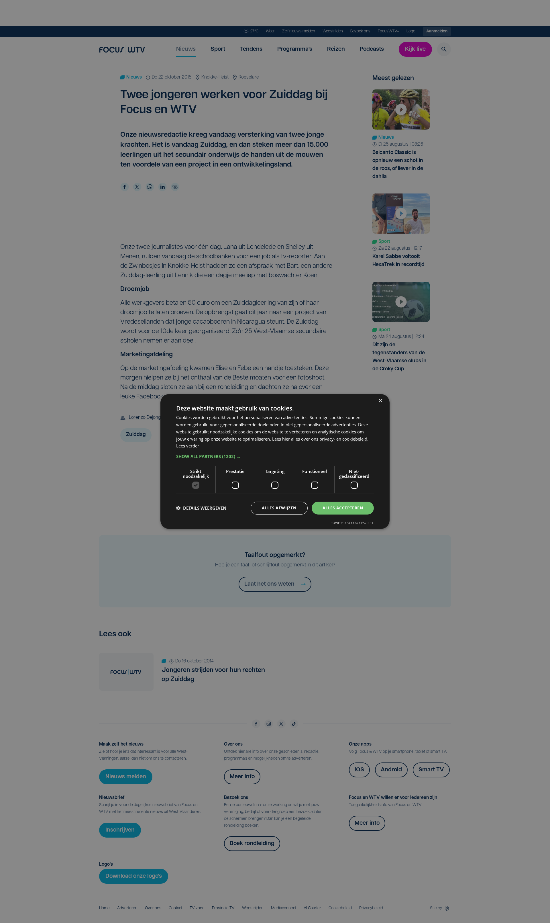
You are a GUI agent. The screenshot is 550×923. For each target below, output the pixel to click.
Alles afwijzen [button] (279, 508)
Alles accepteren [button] (343, 508)
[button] (275, 456)
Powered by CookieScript (352, 523)
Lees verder (187, 446)
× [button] (380, 401)
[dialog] (275, 461)
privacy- (327, 439)
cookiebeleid (354, 439)
